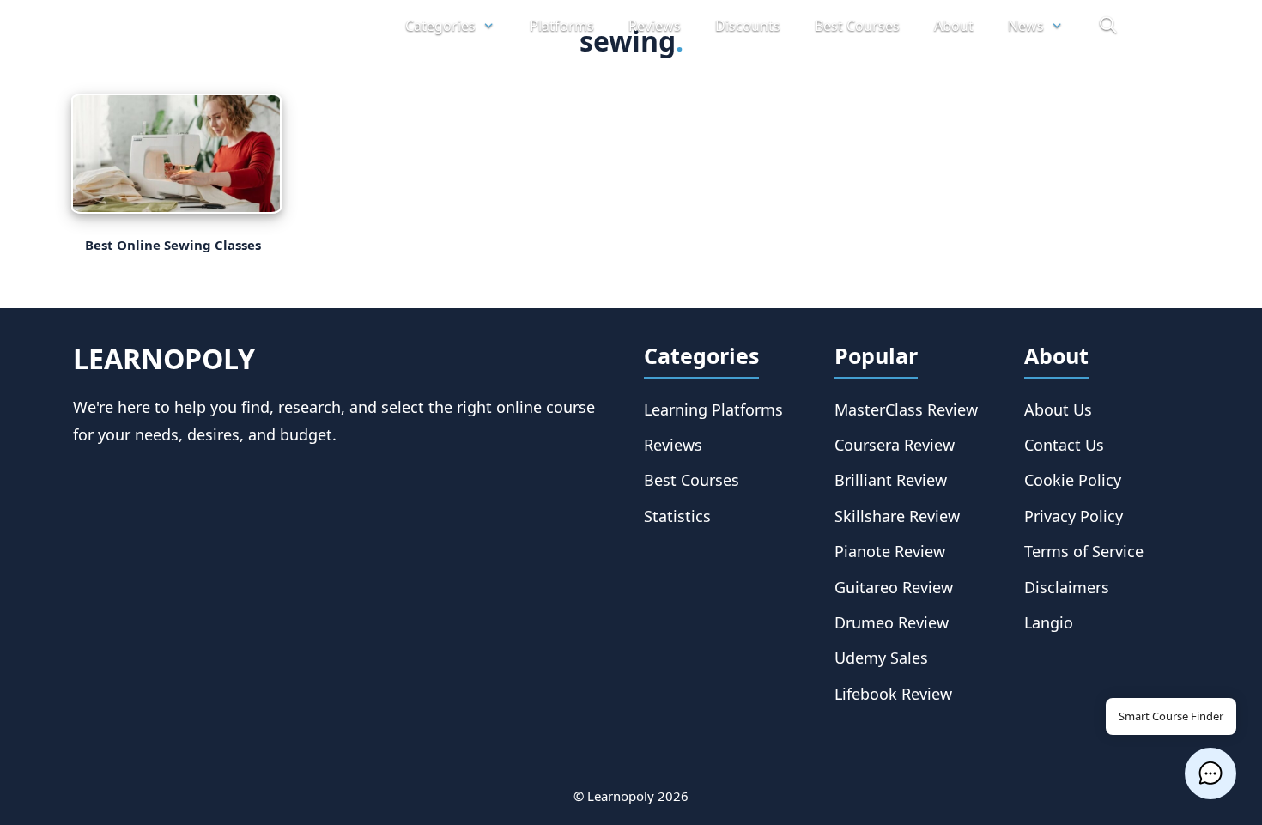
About (954, 25)
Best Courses (857, 25)
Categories (440, 25)
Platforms (562, 25)
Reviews (654, 25)
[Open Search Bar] (1108, 26)
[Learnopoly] (222, 26)
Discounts (747, 25)
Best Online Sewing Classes (174, 244)
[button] (1210, 773)
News (1026, 25)
